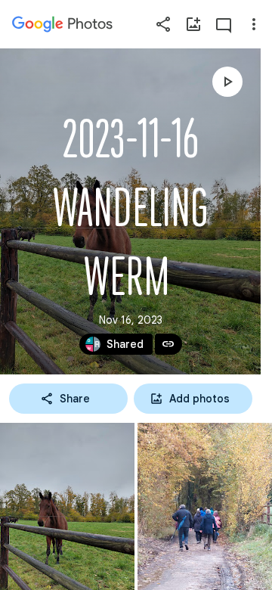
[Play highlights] (227, 82)
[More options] (254, 24)
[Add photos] (193, 24)
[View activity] (224, 24)
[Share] (163, 24)
